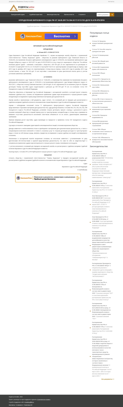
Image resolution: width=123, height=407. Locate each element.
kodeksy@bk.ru (29, 402)
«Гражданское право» (43, 399)
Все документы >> (108, 379)
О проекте (82, 14)
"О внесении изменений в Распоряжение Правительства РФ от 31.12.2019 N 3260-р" (102, 186)
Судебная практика (35, 14)
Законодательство (53, 14)
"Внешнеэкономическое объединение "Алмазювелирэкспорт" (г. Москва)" (102, 245)
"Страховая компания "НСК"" (101, 311)
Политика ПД (28, 405)
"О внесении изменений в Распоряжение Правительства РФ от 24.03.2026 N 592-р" (102, 328)
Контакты (111, 1)
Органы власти (69, 14)
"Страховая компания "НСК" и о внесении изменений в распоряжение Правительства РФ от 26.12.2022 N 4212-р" (102, 290)
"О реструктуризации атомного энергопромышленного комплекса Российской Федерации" (102, 222)
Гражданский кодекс (18, 14)
